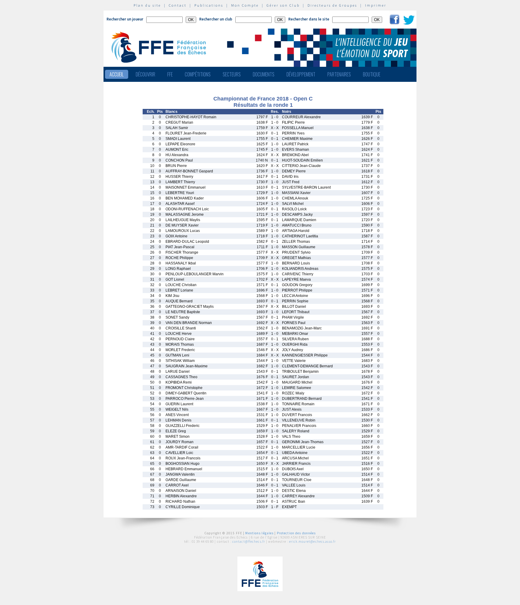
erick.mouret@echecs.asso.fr (312, 541)
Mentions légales (259, 533)
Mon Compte (245, 5)
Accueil (117, 74)
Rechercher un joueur (125, 19)
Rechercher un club (215, 19)
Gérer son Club (283, 5)
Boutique (371, 74)
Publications (208, 5)
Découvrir (145, 74)
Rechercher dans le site (308, 19)
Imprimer (375, 5)
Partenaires (339, 74)
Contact (178, 5)
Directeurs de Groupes (332, 5)
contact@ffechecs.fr (248, 541)
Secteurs (232, 74)
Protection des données (296, 533)
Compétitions (198, 74)
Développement (300, 74)
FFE (170, 74)
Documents (263, 74)
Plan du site (147, 5)
